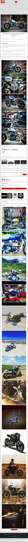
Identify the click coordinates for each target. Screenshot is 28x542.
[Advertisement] (14, 9)
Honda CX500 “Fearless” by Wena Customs (3, 166)
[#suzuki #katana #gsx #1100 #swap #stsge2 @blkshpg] (14, 293)
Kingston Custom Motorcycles (7, 146)
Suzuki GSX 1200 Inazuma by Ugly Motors (21, 170)
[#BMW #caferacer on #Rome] (14, 219)
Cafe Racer (4, 156)
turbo (13, 156)
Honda (2, 46)
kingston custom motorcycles (10, 156)
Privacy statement (14, 536)
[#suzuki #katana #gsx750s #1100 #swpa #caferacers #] (14, 392)
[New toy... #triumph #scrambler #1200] (14, 244)
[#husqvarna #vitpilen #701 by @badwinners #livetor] (14, 442)
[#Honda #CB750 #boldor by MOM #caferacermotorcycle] (14, 516)
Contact (17, 536)
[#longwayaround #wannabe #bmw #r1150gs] (14, 318)
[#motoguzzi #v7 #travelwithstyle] (14, 343)
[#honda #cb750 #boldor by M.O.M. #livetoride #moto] (14, 467)
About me (11, 536)
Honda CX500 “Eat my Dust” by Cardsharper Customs (10, 166)
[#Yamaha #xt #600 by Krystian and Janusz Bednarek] (14, 417)
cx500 (7, 156)
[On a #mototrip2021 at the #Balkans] (14, 268)
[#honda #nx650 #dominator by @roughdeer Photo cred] (14, 491)
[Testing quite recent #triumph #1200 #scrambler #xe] (14, 367)
